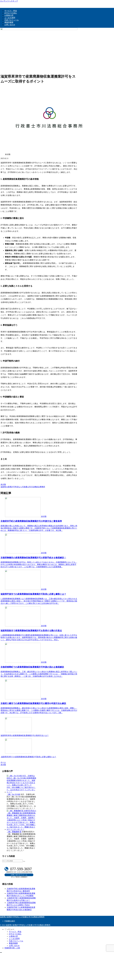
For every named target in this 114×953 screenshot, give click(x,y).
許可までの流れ (15, 934)
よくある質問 (14, 939)
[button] (24, 861)
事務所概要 (13, 943)
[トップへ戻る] (1, 952)
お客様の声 (13, 936)
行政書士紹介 (9, 921)
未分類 (3, 484)
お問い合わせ (14, 946)
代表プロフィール (16, 941)
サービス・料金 (15, 932)
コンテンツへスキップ (9, 1)
